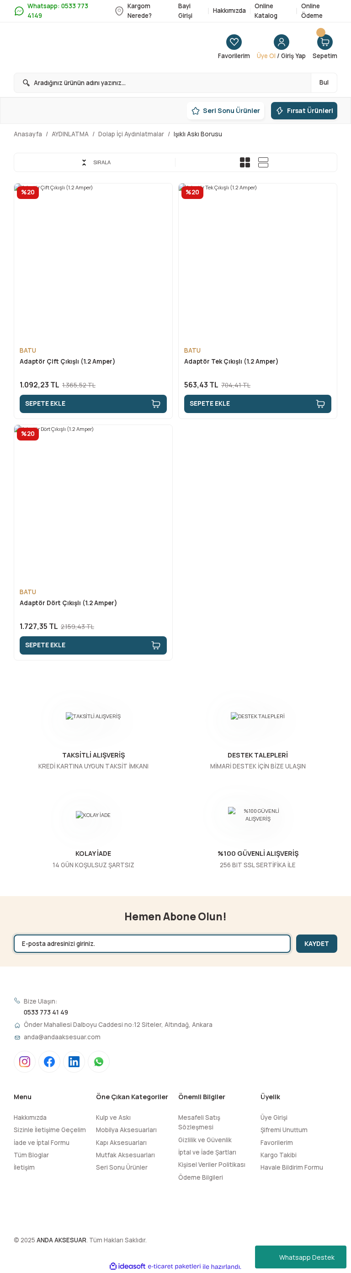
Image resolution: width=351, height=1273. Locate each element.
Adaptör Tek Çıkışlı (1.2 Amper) (231, 361)
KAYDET (316, 943)
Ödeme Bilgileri (200, 1177)
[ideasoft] (127, 1266)
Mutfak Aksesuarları (125, 1155)
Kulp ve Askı (113, 1117)
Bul (324, 82)
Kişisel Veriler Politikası (211, 1164)
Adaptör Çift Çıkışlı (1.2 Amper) (68, 361)
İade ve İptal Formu (41, 1143)
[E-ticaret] (174, 1267)
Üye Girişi (274, 1117)
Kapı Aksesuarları (121, 1143)
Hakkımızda (30, 1117)
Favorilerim (277, 1143)
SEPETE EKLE (45, 403)
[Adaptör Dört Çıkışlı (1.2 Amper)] (93, 504)
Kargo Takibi (279, 1155)
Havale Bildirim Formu (292, 1167)
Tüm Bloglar (31, 1155)
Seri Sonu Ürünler (122, 1167)
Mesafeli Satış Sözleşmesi (199, 1122)
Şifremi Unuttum (284, 1130)
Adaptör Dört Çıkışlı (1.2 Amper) (68, 603)
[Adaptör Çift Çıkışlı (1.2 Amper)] (93, 262)
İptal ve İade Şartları (207, 1152)
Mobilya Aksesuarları (126, 1130)
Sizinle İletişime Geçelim (50, 1130)
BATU (28, 350)
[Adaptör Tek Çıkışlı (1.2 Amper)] (258, 262)
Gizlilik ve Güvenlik (205, 1140)
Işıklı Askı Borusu (198, 134)
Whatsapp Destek (307, 1257)
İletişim (24, 1167)
